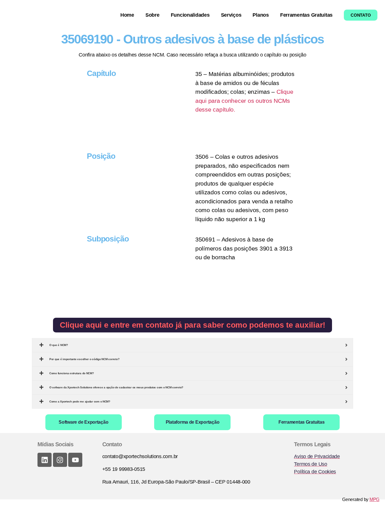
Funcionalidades (190, 15)
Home (127, 15)
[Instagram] (60, 460)
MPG (374, 499)
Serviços (231, 15)
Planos (261, 15)
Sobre (152, 15)
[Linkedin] (44, 460)
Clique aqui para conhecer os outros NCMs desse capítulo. (244, 100)
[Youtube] (75, 460)
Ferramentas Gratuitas (306, 15)
